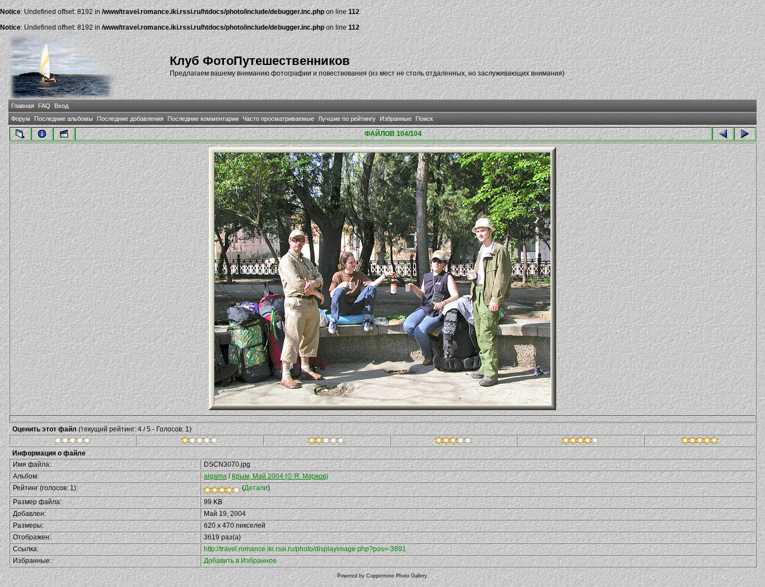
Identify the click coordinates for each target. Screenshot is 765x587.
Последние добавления (130, 118)
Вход (61, 105)
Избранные (396, 118)
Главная (22, 105)
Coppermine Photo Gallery (396, 576)
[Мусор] (72, 442)
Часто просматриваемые (278, 118)
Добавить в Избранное (240, 561)
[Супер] (700, 442)
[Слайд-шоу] (64, 134)
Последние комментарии (203, 118)
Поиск (424, 118)
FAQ (44, 105)
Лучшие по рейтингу (347, 118)
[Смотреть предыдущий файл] (723, 134)
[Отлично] (580, 442)
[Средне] (326, 442)
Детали (256, 488)
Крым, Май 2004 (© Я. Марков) (280, 476)
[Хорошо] (453, 442)
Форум (20, 118)
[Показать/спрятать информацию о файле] (42, 134)
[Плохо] (199, 442)
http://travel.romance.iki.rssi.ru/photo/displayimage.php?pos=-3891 (305, 549)
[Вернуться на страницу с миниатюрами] (20, 134)
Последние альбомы (63, 118)
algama (215, 476)
